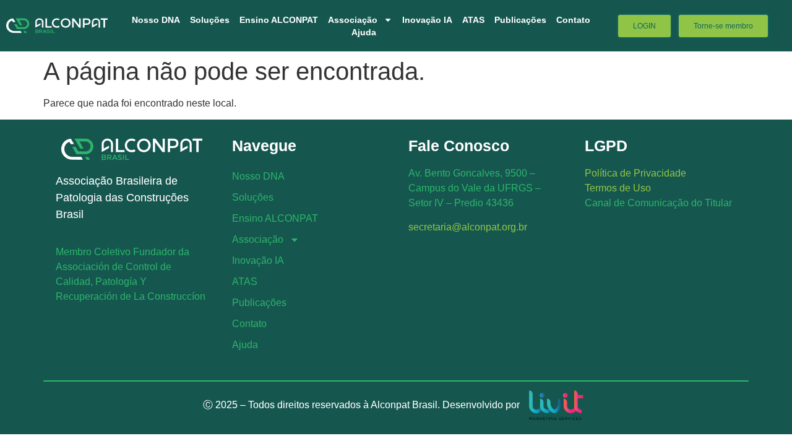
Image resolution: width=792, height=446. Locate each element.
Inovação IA (427, 20)
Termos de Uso (618, 188)
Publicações (520, 20)
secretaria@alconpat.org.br (467, 227)
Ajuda (363, 32)
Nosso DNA (156, 20)
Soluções (210, 20)
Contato (573, 20)
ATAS (473, 20)
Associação (352, 20)
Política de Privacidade (635, 173)
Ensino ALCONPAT (278, 20)
